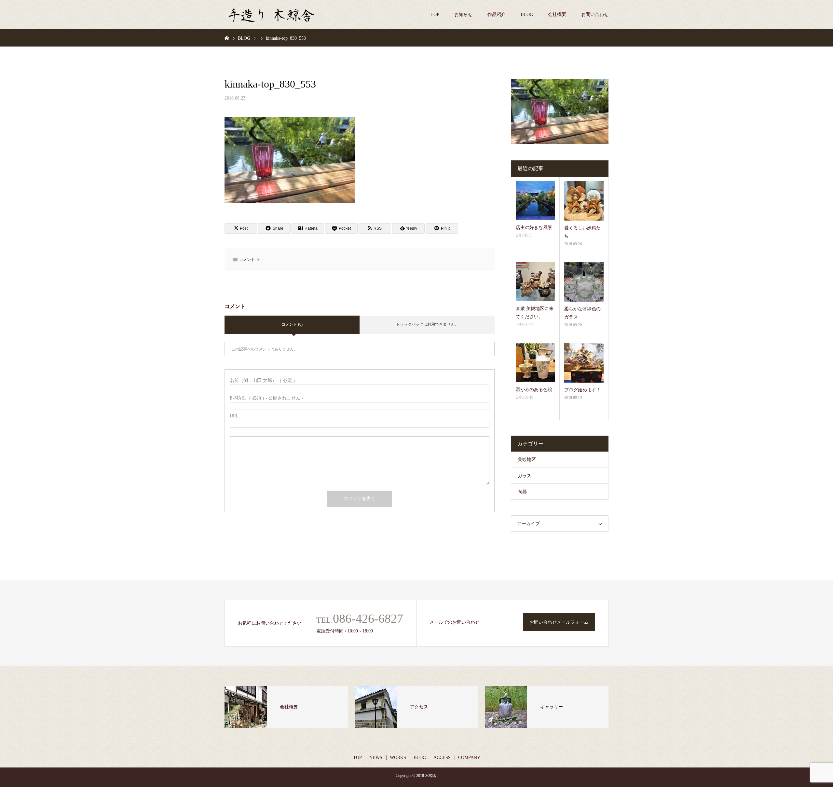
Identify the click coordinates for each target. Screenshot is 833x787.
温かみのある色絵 (534, 389)
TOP (434, 14)
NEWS (375, 757)
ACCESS (442, 757)
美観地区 (527, 459)
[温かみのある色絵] (535, 362)
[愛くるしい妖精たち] (584, 201)
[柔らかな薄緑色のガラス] (584, 282)
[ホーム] (227, 38)
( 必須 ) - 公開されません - (266, 398)
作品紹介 (496, 14)
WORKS (398, 757)
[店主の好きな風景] (535, 200)
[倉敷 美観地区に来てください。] (535, 281)
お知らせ (463, 14)
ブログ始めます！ (582, 389)
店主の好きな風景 (534, 227)
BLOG (527, 14)
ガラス (524, 475)
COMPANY (469, 757)
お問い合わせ (594, 14)
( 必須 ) (262, 380)
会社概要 (557, 14)
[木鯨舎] (273, 14)
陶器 (522, 491)
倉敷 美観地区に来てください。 (534, 312)
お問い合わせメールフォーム (559, 622)
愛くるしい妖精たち (582, 231)
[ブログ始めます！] (584, 363)
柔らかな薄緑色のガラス (582, 312)
